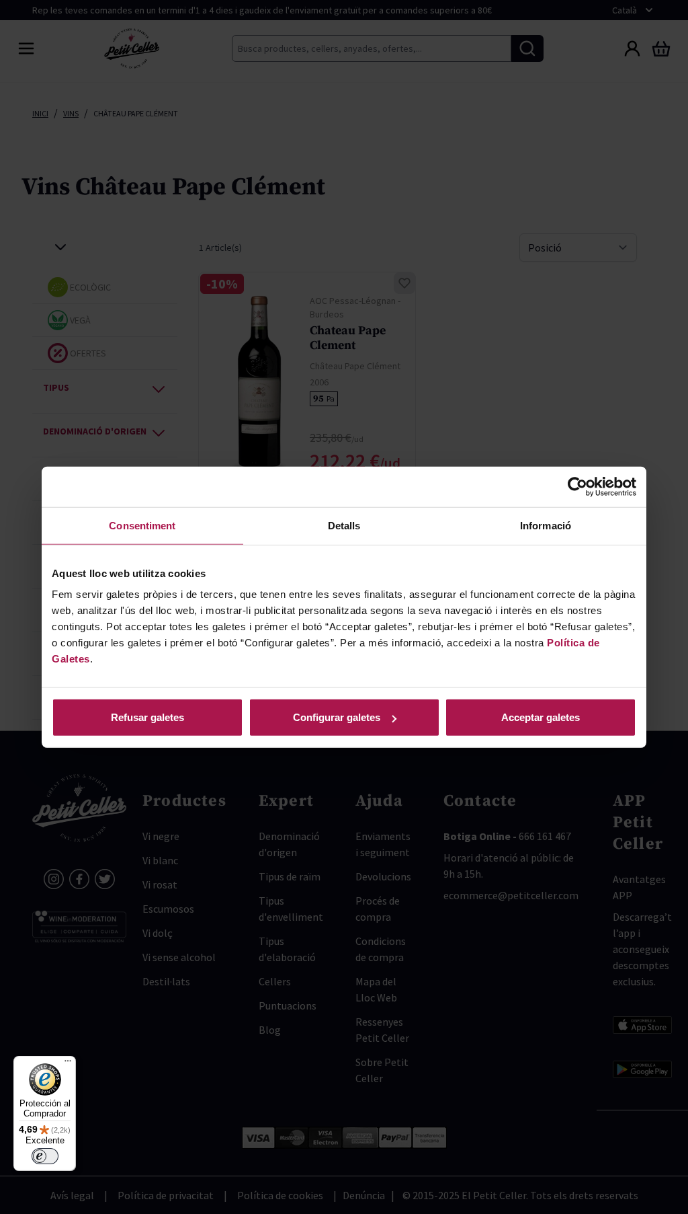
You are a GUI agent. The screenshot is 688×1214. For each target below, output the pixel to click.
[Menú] (68, 1064)
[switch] (45, 1156)
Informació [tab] (545, 525)
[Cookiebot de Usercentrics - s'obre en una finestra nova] (577, 486)
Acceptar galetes (540, 717)
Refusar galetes (147, 717)
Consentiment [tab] (142, 525)
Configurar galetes (336, 717)
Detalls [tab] (344, 525)
